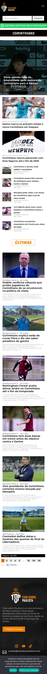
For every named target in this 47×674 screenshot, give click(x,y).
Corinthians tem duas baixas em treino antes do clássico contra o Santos (21, 438)
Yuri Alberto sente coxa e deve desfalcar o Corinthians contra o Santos (28, 210)
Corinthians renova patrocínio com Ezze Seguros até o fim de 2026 (22, 159)
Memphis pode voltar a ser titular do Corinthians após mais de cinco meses (29, 195)
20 (34, 560)
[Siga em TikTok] (31, 646)
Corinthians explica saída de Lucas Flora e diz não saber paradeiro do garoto (21, 338)
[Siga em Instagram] (17, 646)
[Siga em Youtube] (24, 646)
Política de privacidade (29, 670)
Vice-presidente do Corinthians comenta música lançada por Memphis (23, 489)
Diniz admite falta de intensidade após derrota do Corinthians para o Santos (22, 80)
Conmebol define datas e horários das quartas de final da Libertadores (23, 539)
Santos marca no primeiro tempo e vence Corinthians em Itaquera (22, 125)
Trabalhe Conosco (14, 629)
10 (29, 560)
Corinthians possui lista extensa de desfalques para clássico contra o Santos (28, 181)
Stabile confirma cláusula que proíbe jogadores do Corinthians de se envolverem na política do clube (22, 286)
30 (39, 560)
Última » (13, 565)
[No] (44, 665)
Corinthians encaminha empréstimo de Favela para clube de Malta (29, 224)
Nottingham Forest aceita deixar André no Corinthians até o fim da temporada (21, 388)
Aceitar (13, 670)
